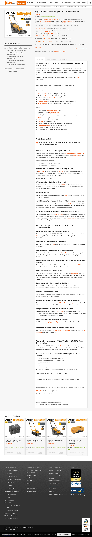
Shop (5, 7)
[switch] (86, 530)
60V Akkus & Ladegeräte (48, 160)
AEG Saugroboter (11, 494)
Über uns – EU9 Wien (32, 475)
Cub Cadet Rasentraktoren (11, 518)
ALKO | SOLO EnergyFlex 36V (13, 506)
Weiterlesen (10, 452)
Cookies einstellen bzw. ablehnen (80, 534)
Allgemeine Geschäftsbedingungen (54, 479)
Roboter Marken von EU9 (55, 476)
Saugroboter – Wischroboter (11, 491)
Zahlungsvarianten (31, 491)
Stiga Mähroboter (12, 71)
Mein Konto (29, 478)
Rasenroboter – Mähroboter (11, 470)
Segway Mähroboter (12, 476)
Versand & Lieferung (32, 488)
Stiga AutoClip (10, 482)
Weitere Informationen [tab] (51, 59)
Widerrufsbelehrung (53, 483)
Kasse (28, 483)
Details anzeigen (19, 453)
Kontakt (29, 486)
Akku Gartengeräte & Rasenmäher (9, 501)
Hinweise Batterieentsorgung (56, 494)
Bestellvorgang (52, 488)
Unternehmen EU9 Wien (55, 470)
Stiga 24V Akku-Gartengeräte (16, 64)
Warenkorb (29, 480)
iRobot (8, 497)
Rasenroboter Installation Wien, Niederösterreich (35, 471)
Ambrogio (9, 485)
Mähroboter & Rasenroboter (14, 69)
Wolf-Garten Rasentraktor (11, 516)
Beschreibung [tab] (40, 59)
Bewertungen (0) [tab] (63, 59)
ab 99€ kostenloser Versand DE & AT (47, 16)
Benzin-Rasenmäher (9, 513)
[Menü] (89, 519)
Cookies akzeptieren (63, 534)
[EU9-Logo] (15, 2)
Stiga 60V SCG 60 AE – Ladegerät (47, 165)
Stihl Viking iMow (11, 489)
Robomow (9, 473)
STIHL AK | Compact (12, 510)
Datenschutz (52, 491)
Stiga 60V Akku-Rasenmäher (81, 48)
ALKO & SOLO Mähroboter (14, 479)
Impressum (51, 497)
